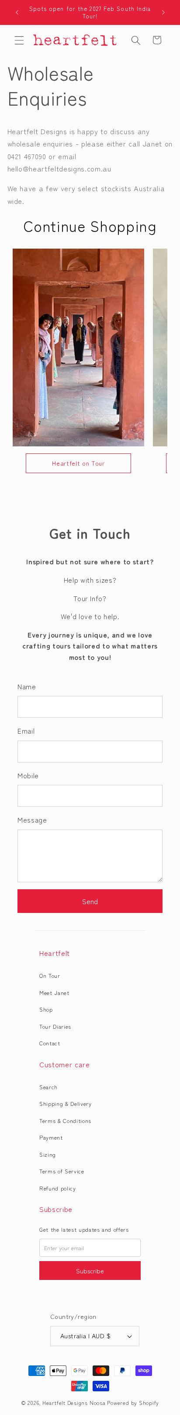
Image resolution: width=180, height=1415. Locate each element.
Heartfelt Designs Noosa (74, 1402)
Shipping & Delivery (65, 1103)
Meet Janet (54, 992)
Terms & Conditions (65, 1120)
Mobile (28, 775)
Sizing (47, 1154)
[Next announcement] (163, 12)
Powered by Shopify (133, 1402)
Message (32, 819)
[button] (19, 39)
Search (48, 1087)
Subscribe (90, 1270)
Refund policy (57, 1188)
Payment (51, 1137)
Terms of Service (61, 1171)
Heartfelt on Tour (78, 463)
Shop (46, 1009)
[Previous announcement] (17, 12)
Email (26, 730)
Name (26, 686)
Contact (49, 1043)
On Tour (49, 975)
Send (90, 901)
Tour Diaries (55, 1026)
